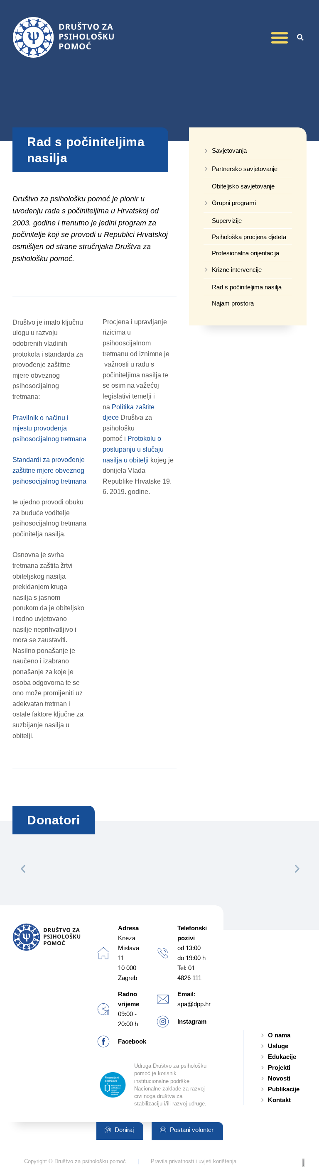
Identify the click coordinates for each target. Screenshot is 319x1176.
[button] (279, 37)
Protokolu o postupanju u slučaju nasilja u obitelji (133, 449)
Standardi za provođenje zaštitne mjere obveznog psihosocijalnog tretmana (49, 470)
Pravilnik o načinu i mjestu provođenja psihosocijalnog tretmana (49, 428)
